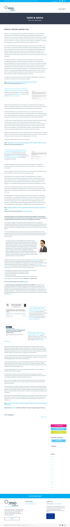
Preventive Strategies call (34, 319)
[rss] (68, 3)
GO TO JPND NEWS (59, 425)
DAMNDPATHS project (14, 156)
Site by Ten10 (31, 525)
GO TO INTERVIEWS (59, 432)
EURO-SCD (31, 317)
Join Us (12, 518)
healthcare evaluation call (14, 95)
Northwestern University (26, 211)
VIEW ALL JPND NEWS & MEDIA (35, 496)
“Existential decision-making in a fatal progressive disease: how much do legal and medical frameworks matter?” (37, 334)
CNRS (22, 144)
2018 (33, 20)
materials (13, 407)
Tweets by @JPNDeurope (30, 503)
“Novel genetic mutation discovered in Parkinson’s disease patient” (22, 82)
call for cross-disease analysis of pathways (13, 157)
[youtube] (67, 3)
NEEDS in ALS (19, 94)
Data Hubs (61, 9)
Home (29, 20)
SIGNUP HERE (58, 440)
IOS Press (23, 83)
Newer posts (44, 417)
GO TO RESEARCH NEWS (59, 429)
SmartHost (26, 525)
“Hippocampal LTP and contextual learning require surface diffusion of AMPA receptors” (26, 142)
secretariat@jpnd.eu (54, 1)
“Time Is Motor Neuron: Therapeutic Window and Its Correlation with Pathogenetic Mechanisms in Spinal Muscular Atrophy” (15, 151)
